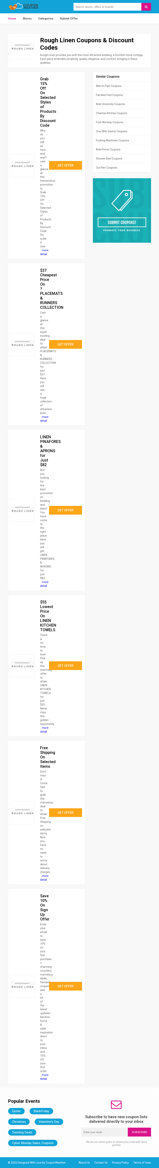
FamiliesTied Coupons (109, 95)
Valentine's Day (49, 1122)
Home (12, 18)
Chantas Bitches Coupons (111, 113)
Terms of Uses (142, 1162)
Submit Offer (69, 18)
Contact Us (101, 1162)
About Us (84, 1162)
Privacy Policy (120, 1162)
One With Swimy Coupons (111, 131)
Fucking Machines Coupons (112, 140)
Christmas (19, 1122)
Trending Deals (22, 1132)
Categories (45, 18)
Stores (27, 18)
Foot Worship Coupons (109, 122)
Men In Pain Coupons (109, 85)
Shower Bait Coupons (109, 158)
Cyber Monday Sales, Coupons (33, 1143)
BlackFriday (41, 1111)
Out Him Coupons (106, 167)
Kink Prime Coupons (108, 149)
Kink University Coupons (110, 104)
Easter (16, 1111)
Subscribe (139, 1132)
